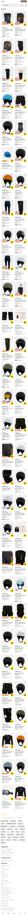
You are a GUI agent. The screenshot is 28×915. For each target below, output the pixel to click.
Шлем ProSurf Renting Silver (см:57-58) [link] (6, 648)
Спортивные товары (5, 889)
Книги (2, 886)
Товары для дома (5, 876)
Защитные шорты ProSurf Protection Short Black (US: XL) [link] (7, 623)
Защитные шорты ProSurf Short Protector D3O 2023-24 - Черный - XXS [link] (7, 58)
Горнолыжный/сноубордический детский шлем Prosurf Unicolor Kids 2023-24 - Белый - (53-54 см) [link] (7, 435)
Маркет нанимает (5, 903)
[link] (4, 821)
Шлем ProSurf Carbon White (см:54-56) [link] (19, 648)
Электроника (4, 873)
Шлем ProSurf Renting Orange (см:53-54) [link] (6, 674)
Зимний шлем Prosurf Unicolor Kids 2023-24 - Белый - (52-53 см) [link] (7, 514)
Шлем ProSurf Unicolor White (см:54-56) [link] (19, 462)
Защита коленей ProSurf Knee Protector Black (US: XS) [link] (7, 356)
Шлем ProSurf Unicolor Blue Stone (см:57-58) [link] (7, 779)
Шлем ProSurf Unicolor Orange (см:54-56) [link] (19, 752)
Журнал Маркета (5, 905)
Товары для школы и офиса (7, 887)
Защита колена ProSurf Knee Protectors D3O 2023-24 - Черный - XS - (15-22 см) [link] (20, 58)
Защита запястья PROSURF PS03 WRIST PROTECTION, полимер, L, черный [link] (20, 328)
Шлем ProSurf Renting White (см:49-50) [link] (6, 596)
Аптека (2, 878)
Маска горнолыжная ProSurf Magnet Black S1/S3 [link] (6, 804)
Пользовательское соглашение (7, 900)
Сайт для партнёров (5, 854)
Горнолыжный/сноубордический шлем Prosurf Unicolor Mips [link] (20, 356)
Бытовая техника (5, 869)
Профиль (25, 913)
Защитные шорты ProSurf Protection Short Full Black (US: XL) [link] (7, 462)
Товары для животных (6, 891)
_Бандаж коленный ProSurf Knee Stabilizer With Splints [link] (7, 727)
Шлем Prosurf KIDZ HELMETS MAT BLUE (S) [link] (7, 166)
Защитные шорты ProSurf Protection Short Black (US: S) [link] (7, 700)
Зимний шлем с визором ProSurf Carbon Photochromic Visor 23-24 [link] (7, 409)
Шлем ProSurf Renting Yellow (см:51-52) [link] (19, 409)
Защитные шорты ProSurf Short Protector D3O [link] (20, 113)
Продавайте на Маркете (6, 851)
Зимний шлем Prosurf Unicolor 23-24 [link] (6, 193)
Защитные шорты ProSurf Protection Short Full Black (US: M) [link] (7, 569)
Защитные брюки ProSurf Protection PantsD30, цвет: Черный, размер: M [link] (7, 274)
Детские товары (4, 895)
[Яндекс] (11, 910)
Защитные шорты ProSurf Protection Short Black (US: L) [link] (20, 435)
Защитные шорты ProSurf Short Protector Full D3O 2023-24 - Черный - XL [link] (20, 30)
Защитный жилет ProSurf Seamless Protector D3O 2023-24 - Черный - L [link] (20, 301)
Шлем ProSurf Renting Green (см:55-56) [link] (19, 382)
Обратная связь (4, 901)
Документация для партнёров (7, 852)
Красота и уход (4, 880)
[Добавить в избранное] (12, 12)
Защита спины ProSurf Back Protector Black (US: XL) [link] (20, 623)
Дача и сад (3, 884)
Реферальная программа (6, 860)
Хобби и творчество (5, 882)
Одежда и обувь (4, 874)
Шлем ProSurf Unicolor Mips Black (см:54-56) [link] (19, 700)
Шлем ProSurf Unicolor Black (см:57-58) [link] (19, 779)
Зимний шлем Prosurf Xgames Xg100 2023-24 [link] (20, 247)
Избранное (14, 913)
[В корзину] (12, 24)
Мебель (2, 867)
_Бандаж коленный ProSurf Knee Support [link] (6, 489)
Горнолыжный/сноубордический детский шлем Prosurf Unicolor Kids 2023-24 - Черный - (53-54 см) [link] (20, 193)
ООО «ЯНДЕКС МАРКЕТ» (10, 908)
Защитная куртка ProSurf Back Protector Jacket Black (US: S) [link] (7, 752)
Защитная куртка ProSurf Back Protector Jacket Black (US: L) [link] (20, 804)
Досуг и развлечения (5, 865)
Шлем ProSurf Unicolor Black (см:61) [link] (19, 674)
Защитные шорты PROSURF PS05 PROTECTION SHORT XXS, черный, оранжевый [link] (20, 541)
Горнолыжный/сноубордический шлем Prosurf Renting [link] (20, 166)
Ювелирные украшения (6, 897)
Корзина (19, 913)
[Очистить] (22, 5)
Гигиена (3, 871)
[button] (26, 5)
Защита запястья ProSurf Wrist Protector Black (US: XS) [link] (7, 328)
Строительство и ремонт (6, 893)
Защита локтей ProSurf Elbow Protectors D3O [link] (20, 220)
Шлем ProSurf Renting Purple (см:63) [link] (19, 489)
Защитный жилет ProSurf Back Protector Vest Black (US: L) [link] (20, 569)
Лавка (8, 913)
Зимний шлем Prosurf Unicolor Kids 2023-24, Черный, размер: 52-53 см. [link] (7, 139)
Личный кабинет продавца (7, 849)
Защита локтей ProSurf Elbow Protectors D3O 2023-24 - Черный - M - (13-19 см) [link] (7, 86)
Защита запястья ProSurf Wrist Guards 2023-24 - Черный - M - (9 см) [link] (20, 86)
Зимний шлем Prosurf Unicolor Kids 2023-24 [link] (6, 113)
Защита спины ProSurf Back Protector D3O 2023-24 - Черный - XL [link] (20, 139)
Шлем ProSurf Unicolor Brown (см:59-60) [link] (19, 727)
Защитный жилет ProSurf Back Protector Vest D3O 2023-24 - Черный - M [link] (7, 30)
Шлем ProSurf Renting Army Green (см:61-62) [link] (20, 514)
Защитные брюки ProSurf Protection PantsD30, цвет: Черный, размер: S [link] (7, 220)
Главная (3, 913)
